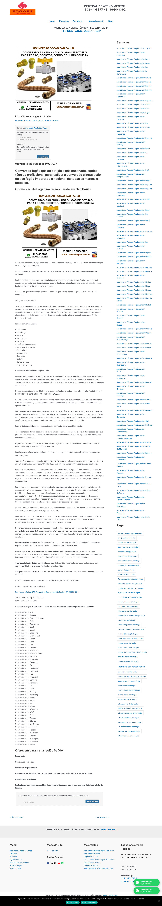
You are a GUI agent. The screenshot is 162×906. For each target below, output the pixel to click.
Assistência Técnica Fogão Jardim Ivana (133, 63)
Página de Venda (110, 895)
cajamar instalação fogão (127, 552)
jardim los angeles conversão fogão (131, 629)
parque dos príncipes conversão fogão (132, 652)
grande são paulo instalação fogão (130, 588)
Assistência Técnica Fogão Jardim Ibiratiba (134, 231)
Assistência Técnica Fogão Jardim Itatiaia (134, 78)
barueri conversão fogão (127, 542)
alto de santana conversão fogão (130, 533)
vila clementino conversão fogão (130, 713)
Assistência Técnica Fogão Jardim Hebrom (134, 294)
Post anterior (16, 817)
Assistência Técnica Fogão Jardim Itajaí (133, 112)
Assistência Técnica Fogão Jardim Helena (134, 290)
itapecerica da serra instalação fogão (131, 616)
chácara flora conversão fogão (129, 561)
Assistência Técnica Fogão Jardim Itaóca (133, 104)
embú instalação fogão (126, 574)
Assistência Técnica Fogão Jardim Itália (133, 108)
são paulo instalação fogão (128, 704)
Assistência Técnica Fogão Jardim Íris (132, 123)
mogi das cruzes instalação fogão (130, 638)
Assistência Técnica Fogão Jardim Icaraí (133, 221)
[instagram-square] (55, 863)
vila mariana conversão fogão (129, 727)
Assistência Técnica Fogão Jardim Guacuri (134, 382)
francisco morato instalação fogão (130, 579)
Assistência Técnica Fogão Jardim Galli (133, 421)
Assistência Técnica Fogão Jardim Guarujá (134, 329)
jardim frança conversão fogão (129, 625)
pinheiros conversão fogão (128, 661)
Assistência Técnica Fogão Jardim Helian (134, 282)
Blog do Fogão (16, 865)
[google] (52, 863)
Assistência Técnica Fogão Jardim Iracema (134, 138)
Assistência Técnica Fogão (21, 851)
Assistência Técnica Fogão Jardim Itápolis (134, 86)
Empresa (13, 854)
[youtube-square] (59, 863)
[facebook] (48, 863)
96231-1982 (92, 31)
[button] (83, 21)
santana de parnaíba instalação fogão (132, 676)
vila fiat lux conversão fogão (128, 717)
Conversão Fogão (23, 120)
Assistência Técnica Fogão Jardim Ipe (132, 152)
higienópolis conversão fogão (129, 593)
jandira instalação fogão (127, 620)
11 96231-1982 (108, 829)
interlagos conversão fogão (128, 606)
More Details (43, 157)
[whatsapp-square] (62, 863)
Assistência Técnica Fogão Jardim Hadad (134, 305)
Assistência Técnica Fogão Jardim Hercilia (134, 267)
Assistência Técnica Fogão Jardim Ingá (133, 170)
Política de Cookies (89, 902)
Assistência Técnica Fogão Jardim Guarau (134, 333)
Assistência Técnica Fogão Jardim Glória (133, 400)
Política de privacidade (19, 862)
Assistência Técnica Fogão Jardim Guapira (134, 347)
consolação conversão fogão (128, 565)
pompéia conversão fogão (132, 666)
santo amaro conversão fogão (129, 681)
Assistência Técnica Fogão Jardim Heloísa (134, 271)
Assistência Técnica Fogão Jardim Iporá (133, 149)
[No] (159, 901)
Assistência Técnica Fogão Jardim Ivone (133, 59)
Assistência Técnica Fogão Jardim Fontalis (134, 453)
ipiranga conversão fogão (127, 611)
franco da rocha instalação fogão (130, 583)
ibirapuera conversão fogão (128, 602)
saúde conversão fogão (127, 686)
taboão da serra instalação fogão (130, 708)
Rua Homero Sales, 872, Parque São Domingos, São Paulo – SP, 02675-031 (46, 592)
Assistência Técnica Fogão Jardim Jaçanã (134, 48)
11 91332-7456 (71, 31)
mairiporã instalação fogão (127, 634)
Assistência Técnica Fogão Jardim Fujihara (134, 425)
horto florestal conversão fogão (130, 597)
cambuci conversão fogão (127, 556)
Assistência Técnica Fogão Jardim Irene (133, 127)
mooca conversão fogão (127, 643)
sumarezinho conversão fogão (129, 690)
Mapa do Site (15, 868)
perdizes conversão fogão (127, 657)
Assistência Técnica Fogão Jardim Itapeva (134, 90)
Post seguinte (102, 817)
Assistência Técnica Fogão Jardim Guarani (134, 343)
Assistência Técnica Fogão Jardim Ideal (133, 210)
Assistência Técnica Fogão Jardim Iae (132, 242)
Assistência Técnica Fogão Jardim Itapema (134, 100)
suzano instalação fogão (127, 699)
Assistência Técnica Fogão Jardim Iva (132, 67)
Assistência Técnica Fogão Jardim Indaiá (133, 181)
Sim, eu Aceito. (72, 902)
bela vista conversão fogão (128, 547)
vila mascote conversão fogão (129, 731)
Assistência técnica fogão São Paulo (99, 851)
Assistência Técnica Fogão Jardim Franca (134, 442)
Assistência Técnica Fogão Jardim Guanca (134, 358)
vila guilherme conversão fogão (129, 722)
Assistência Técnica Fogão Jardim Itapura (134, 82)
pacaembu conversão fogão (128, 647)
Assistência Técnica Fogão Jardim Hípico (134, 253)
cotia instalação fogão (126, 570)
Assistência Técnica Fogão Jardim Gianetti (134, 410)
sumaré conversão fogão (127, 695)
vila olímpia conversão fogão (128, 736)
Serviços (13, 856)
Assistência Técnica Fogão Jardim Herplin (134, 257)
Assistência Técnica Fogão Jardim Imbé (133, 199)
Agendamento (16, 859)
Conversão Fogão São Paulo (36, 128)
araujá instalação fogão (126, 538)
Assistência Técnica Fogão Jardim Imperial (134, 189)
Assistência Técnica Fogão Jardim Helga (133, 286)
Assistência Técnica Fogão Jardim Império (134, 184)
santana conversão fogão (127, 672)
